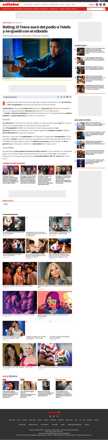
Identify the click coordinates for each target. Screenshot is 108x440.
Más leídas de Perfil (83, 120)
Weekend (61, 420)
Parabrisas (53, 420)
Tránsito (87, 424)
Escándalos (28, 4)
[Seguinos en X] (104, 4)
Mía (84, 420)
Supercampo (69, 420)
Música (68, 4)
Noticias (24, 420)
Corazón (36, 4)
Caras (18, 420)
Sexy (73, 4)
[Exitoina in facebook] (100, 4)
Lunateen (89, 420)
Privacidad (55, 424)
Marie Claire (32, 420)
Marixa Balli (45, 9)
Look (76, 420)
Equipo (63, 424)
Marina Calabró (65, 9)
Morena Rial (54, 9)
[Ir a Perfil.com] (101, 1)
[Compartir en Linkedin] (67, 97)
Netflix (62, 4)
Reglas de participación (75, 424)
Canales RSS (22, 424)
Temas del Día (7, 9)
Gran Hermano (18, 9)
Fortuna (39, 420)
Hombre (46, 420)
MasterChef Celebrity (32, 9)
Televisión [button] (44, 4)
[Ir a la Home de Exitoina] (12, 4)
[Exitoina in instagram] (97, 4)
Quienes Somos (33, 424)
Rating (74, 9)
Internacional (54, 4)
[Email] (70, 97)
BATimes (96, 420)
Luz (80, 420)
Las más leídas (81, 45)
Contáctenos (45, 424)
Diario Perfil (12, 420)
